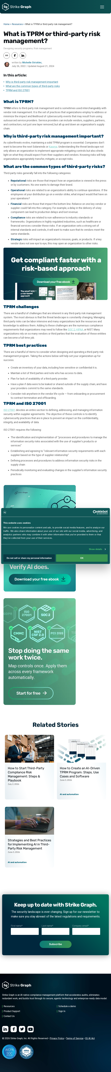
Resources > (18, 24)
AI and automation (69, 794)
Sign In (61, 1011)
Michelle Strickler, (32, 62)
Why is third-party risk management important (32, 81)
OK (82, 558)
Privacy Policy (57, 1038)
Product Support (12, 1011)
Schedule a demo (67, 1006)
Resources (9, 1006)
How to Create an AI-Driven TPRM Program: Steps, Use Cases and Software (80, 772)
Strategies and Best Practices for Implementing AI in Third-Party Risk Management (29, 844)
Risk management (43, 48)
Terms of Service (74, 1038)
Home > (7, 24)
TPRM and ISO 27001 (18, 90)
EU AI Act (90, 1038)
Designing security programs (18, 48)
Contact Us (9, 1016)
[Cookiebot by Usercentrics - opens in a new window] (95, 512)
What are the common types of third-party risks (33, 86)
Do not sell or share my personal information (29, 558)
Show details (95, 549)
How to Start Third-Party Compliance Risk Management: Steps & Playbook (26, 774)
